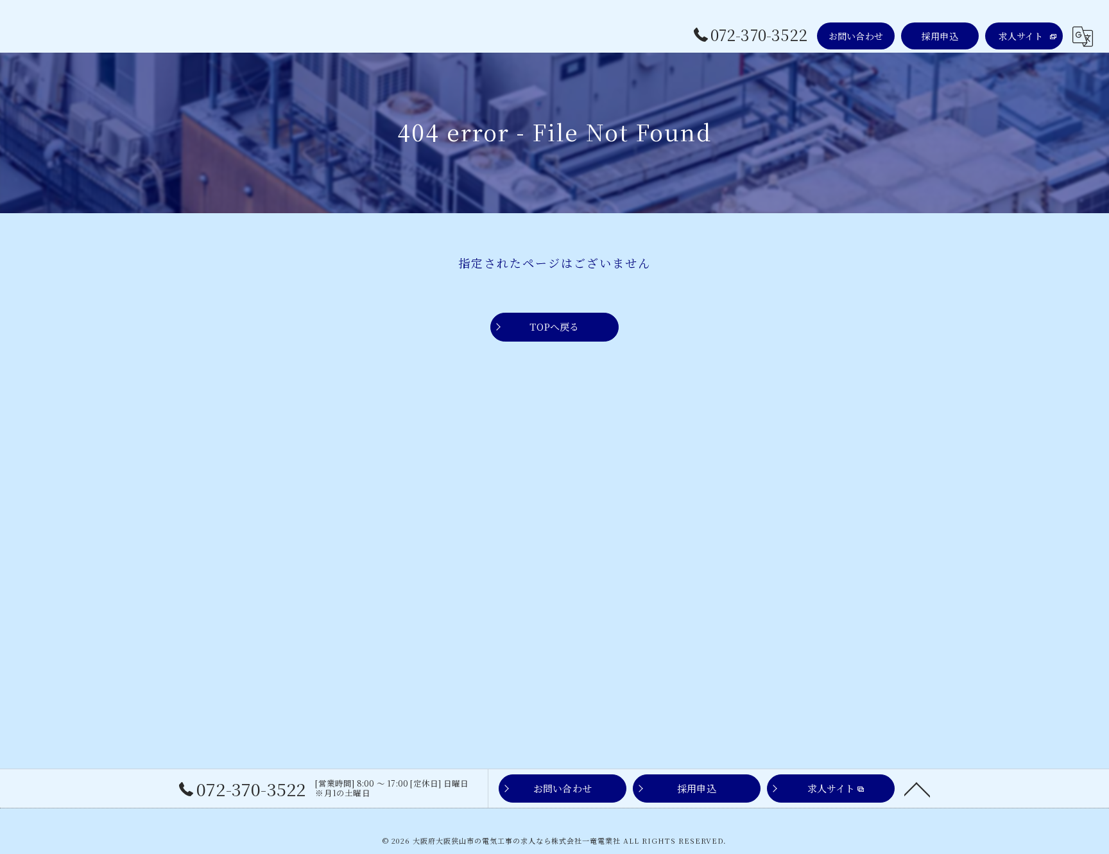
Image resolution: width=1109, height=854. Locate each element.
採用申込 (940, 36)
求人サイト (1021, 36)
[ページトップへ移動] (917, 788)
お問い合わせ (856, 36)
